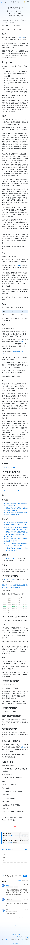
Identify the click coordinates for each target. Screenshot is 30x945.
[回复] (27, 885)
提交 (25, 875)
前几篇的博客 (21, 37)
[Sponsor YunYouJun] (17, 937)
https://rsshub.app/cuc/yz (12, 491)
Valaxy (6, 939)
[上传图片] (10, 876)
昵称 (4, 854)
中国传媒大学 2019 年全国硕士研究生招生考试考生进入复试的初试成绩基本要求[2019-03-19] (16, 534)
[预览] (12, 876)
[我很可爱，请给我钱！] (15, 826)
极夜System (9, 885)
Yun (22, 939)
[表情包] (8, 876)
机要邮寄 (22, 747)
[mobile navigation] (2, 2)
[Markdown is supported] (4, 876)
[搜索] (28, 2)
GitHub (19, 265)
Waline (25, 917)
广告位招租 (15, 943)
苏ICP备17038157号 (15, 934)
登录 (20, 875)
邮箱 (4, 857)
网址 (4, 860)
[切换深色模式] (24, 2)
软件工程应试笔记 (9, 558)
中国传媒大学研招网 (9, 467)
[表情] (6, 876)
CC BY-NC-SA (8, 842)
